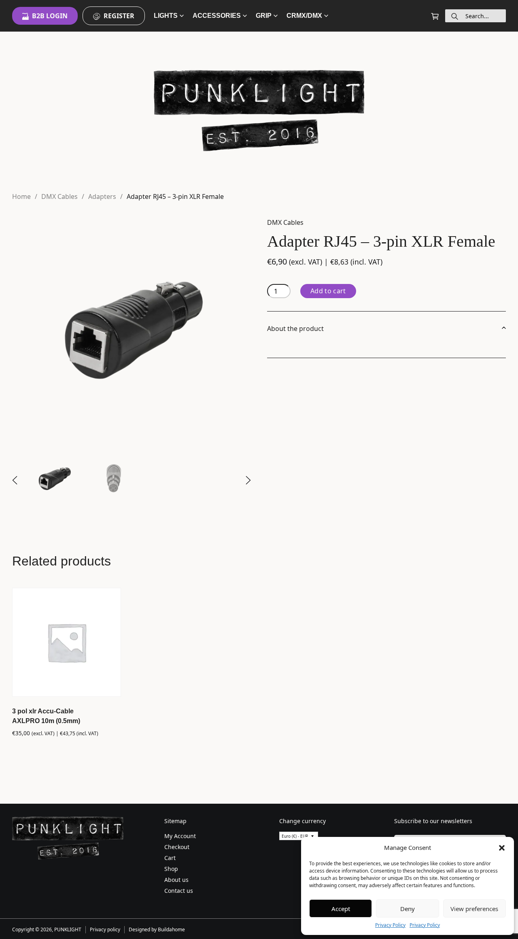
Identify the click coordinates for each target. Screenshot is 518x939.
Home (21, 196)
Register (119, 15)
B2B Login (50, 15)
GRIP (264, 15)
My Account (180, 836)
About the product (295, 328)
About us (176, 880)
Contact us (178, 890)
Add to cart (328, 290)
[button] (502, 847)
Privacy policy (105, 929)
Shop (171, 869)
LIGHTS (166, 15)
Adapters (102, 196)
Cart (170, 858)
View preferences (474, 909)
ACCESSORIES (217, 15)
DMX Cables (59, 196)
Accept (340, 909)
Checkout (176, 847)
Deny (407, 909)
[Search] (454, 15)
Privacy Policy (390, 925)
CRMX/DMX (304, 15)
